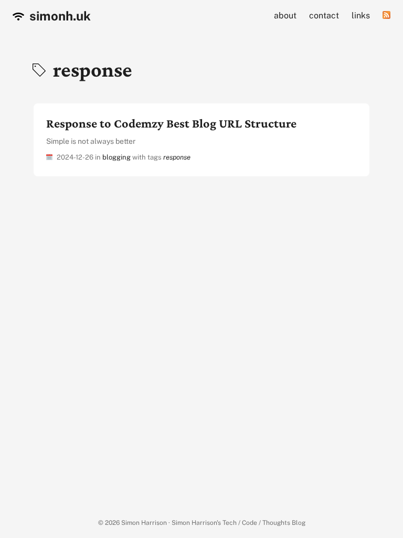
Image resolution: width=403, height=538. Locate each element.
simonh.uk (59, 15)
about (285, 15)
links (361, 15)
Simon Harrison (144, 522)
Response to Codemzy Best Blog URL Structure (171, 123)
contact (324, 15)
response (176, 157)
